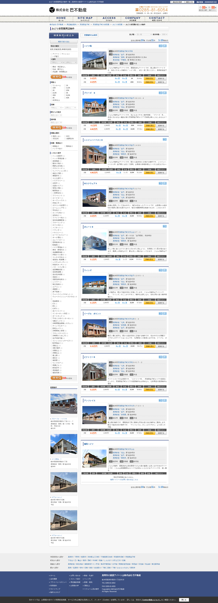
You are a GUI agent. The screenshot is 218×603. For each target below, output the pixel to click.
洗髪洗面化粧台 (59, 279)
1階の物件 (57, 348)
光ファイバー (59, 311)
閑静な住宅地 (59, 166)
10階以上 (57, 350)
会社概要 (53, 579)
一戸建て (56, 56)
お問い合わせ (75, 575)
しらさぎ (107, 560)
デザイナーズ (59, 168)
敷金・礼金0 (88, 575)
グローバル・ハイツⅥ (59, 419)
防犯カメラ (58, 328)
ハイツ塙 (88, 46)
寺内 (81, 568)
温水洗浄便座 (59, 274)
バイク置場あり (59, 247)
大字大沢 (131, 406)
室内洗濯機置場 (59, 220)
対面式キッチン (59, 265)
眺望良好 (57, 191)
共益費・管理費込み (60, 72)
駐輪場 (56, 245)
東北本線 (116, 60)
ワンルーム (57, 85)
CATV (56, 308)
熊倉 (100, 560)
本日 (68, 136)
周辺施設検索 (75, 582)
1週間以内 (70, 139)
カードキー (58, 198)
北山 (122, 107)
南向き (56, 358)
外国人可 (57, 203)
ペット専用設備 (59, 158)
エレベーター (59, 240)
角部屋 (56, 360)
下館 (114, 568)
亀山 (79, 560)
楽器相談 (57, 161)
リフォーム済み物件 (91, 589)
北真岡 (75, 568)
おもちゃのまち (123, 568)
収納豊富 (57, 301)
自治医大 (97, 568)
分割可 (56, 183)
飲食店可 (57, 368)
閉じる (184, 600)
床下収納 (57, 292)
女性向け (57, 215)
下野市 (77, 557)
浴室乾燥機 (58, 272)
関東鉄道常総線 (124, 564)
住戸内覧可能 (59, 338)
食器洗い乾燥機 (59, 260)
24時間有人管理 (59, 331)
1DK (54, 88)
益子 (122, 55)
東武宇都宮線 (106, 564)
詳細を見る (149, 78)
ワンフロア (58, 363)
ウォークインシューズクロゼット (64, 298)
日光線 (141, 564)
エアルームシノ (57, 497)
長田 (84, 560)
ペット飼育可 (59, 156)
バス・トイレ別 (59, 267)
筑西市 (83, 557)
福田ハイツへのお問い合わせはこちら (124, 479)
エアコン (57, 287)
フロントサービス (60, 333)
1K (67, 85)
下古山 (70, 560)
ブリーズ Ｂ (89, 93)
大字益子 (131, 98)
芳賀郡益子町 (123, 51)
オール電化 (58, 237)
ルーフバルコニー (60, 235)
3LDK (68, 95)
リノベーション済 (60, 171)
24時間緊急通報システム (63, 323)
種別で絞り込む (64, 42)
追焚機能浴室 (59, 269)
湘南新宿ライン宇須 (91, 564)
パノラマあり (57, 148)
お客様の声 (75, 586)
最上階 (56, 355)
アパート (56, 54)
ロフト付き (58, 225)
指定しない (57, 136)
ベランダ (57, 230)
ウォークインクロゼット (63, 294)
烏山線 (147, 564)
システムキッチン (60, 262)
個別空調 (57, 373)
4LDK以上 (56, 100)
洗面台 (56, 277)
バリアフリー (59, 181)
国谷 (91, 568)
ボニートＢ (88, 227)
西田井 (123, 154)
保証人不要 (58, 173)
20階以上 (57, 353)
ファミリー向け (59, 218)
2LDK (55, 93)
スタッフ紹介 (75, 579)
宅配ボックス (59, 321)
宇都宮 (123, 60)
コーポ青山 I (56, 459)
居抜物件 (57, 370)
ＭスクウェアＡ (90, 183)
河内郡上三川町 (93, 557)
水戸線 (114, 564)
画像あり (56, 146)
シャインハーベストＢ (93, 140)
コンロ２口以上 (59, 257)
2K (54, 90)
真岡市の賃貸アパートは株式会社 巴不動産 (121, 575)
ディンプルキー (59, 326)
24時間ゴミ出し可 (60, 336)
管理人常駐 (58, 188)
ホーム (52, 575)
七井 (122, 104)
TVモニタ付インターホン (63, 318)
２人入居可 (58, 178)
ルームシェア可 (59, 208)
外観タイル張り (59, 255)
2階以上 (57, 346)
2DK (67, 90)
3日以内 (56, 139)
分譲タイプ (58, 186)
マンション (66, 54)
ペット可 (87, 579)
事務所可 (57, 176)
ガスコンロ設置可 (60, 205)
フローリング (59, 222)
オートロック (59, 316)
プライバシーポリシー (58, 582)
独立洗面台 (58, 284)
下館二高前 (106, 568)
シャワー (57, 282)
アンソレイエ (89, 401)
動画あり (69, 146)
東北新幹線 (156, 564)
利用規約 (53, 586)
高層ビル (57, 365)
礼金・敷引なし (58, 69)
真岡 (122, 57)
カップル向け (59, 213)
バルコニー (58, 232)
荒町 (89, 560)
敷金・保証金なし (59, 67)
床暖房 (56, 289)
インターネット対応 (61, 313)
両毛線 (134, 564)
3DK (54, 95)
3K (67, 93)
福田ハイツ (88, 444)
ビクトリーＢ (89, 357)
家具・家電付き (59, 250)
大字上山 (131, 232)
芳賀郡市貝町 (119, 557)
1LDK (68, 88)
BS (55, 306)
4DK (67, 98)
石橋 (123, 560)
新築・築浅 (88, 582)
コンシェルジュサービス (63, 341)
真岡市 (70, 557)
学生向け (57, 210)
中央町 (95, 560)
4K (54, 98)
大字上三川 (116, 560)
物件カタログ (55, 592)
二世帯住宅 (58, 193)
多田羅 (123, 325)
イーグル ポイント (92, 314)
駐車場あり (58, 343)
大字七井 (131, 319)
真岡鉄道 (116, 55)
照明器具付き (59, 242)
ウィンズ (88, 270)
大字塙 (130, 51)
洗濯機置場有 (59, 252)
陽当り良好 (58, 163)
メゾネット (58, 228)
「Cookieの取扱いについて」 (151, 600)
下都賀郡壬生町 (106, 557)
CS (55, 304)
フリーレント (59, 195)
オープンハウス (59, 200)
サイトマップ (55, 589)
